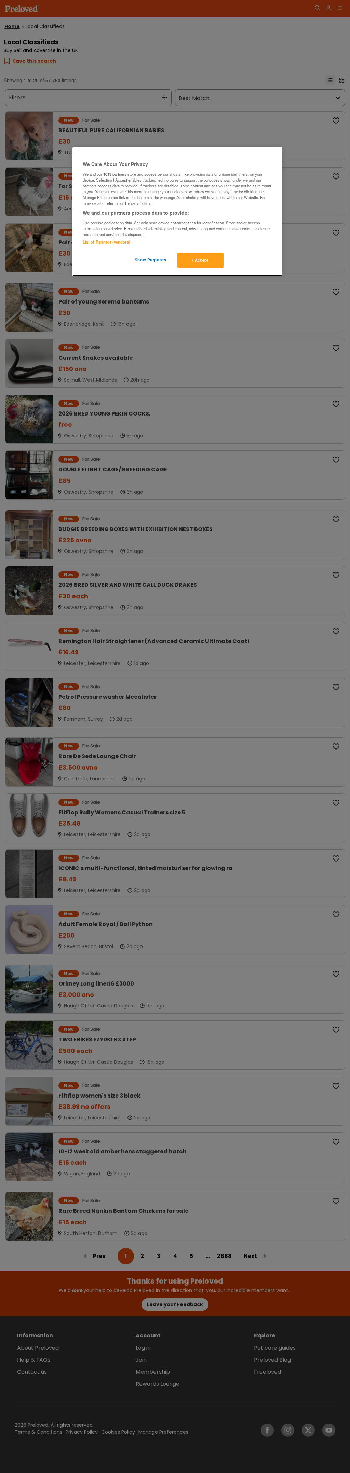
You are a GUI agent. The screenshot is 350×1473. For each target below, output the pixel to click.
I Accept (200, 260)
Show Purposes (150, 259)
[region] (177, 211)
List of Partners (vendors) (106, 242)
